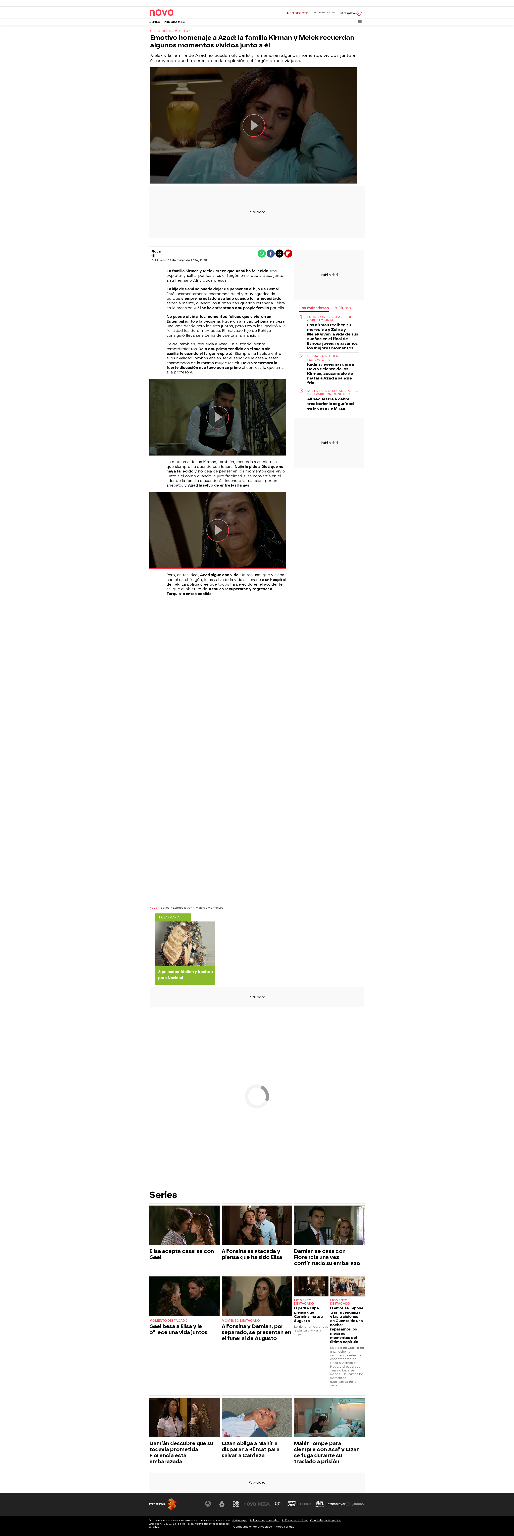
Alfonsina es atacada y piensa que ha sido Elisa (252, 1254)
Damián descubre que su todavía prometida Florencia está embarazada (181, 1452)
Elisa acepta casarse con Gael (181, 1254)
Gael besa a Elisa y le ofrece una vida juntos (178, 1329)
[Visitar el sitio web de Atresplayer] (339, 1504)
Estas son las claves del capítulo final (330, 318)
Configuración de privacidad (252, 1526)
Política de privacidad (264, 1520)
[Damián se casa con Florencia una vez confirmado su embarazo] (329, 1226)
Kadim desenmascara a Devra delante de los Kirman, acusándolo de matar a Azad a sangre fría (330, 373)
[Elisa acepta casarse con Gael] (184, 1226)
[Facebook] (153, 256)
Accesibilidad (285, 1526)
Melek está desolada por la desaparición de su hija (333, 392)
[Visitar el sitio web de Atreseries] (278, 1504)
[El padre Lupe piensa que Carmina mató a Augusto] (311, 1286)
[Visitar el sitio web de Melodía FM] (320, 1504)
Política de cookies (295, 1520)
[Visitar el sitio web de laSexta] (222, 1504)
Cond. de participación (325, 1520)
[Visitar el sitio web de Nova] (250, 1504)
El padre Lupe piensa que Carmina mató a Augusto (308, 1314)
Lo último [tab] (341, 308)
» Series (163, 907)
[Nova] (174, 13)
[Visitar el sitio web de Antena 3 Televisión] (208, 1504)
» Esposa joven (181, 907)
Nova (153, 907)
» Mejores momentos (208, 907)
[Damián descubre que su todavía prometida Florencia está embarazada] (184, 1418)
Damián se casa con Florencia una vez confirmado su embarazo (327, 1257)
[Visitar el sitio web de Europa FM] (306, 1504)
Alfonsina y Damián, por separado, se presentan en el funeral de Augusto (256, 1332)
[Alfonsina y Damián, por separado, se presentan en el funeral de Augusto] (257, 1296)
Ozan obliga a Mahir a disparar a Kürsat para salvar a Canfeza (250, 1449)
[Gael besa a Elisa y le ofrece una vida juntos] (184, 1296)
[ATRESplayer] (351, 13)
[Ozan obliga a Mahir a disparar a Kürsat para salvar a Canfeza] (257, 1418)
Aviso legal (239, 1520)
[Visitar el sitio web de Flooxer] (358, 1504)
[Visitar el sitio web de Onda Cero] (292, 1504)
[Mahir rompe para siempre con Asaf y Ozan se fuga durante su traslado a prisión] (329, 1418)
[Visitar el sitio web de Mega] (264, 1504)
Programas (174, 22)
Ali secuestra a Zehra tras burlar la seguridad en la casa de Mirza (330, 404)
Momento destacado (168, 1320)
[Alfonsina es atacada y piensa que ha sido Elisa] (257, 1226)
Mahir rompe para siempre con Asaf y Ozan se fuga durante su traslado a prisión (327, 1452)
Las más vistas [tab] (314, 308)
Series (154, 22)
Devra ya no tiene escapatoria (323, 358)
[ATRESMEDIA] (163, 1504)
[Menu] (360, 21)
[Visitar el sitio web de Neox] (236, 1504)
